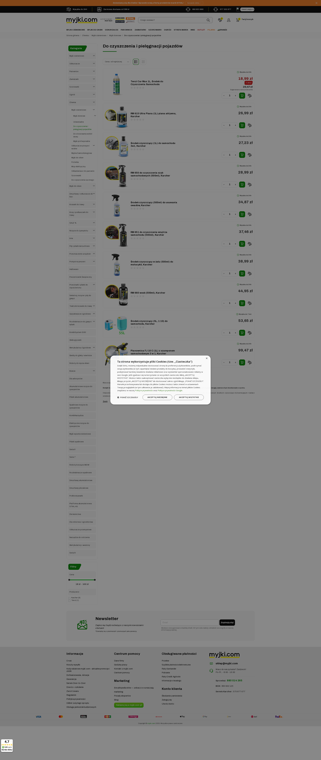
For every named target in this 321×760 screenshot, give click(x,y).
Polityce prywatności (144, 390)
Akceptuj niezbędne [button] (157, 397)
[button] (127, 397)
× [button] (207, 358)
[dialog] (160, 380)
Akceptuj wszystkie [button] (189, 397)
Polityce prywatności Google (170, 390)
